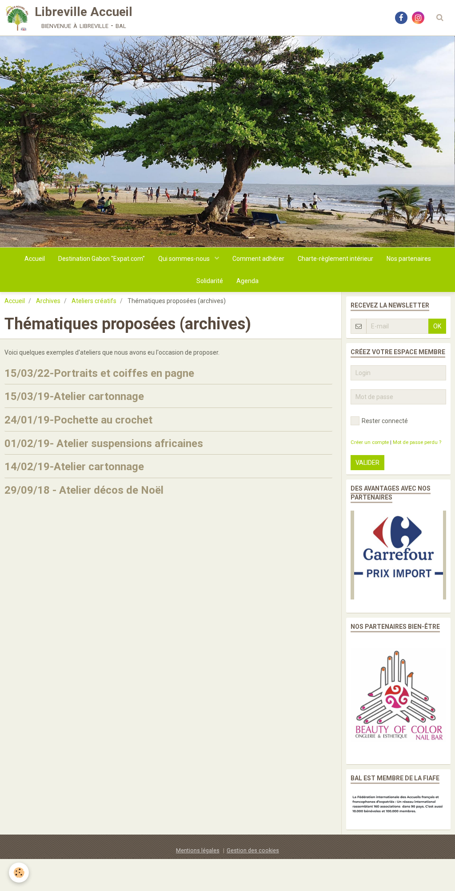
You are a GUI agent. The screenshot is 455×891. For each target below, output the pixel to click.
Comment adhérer (258, 258)
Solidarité (209, 280)
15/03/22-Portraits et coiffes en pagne (99, 373)
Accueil (34, 258)
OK (437, 326)
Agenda (247, 280)
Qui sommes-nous (184, 258)
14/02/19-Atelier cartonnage (74, 466)
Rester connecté (385, 420)
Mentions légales (198, 850)
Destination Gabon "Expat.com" (101, 258)
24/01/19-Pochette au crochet (78, 420)
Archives (48, 300)
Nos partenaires (409, 258)
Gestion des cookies (253, 850)
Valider (367, 462)
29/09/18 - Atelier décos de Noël (84, 490)
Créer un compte (370, 442)
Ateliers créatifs (94, 300)
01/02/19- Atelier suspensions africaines (103, 443)
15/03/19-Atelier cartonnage (74, 396)
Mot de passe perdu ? (417, 442)
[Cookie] (19, 873)
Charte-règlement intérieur (335, 258)
